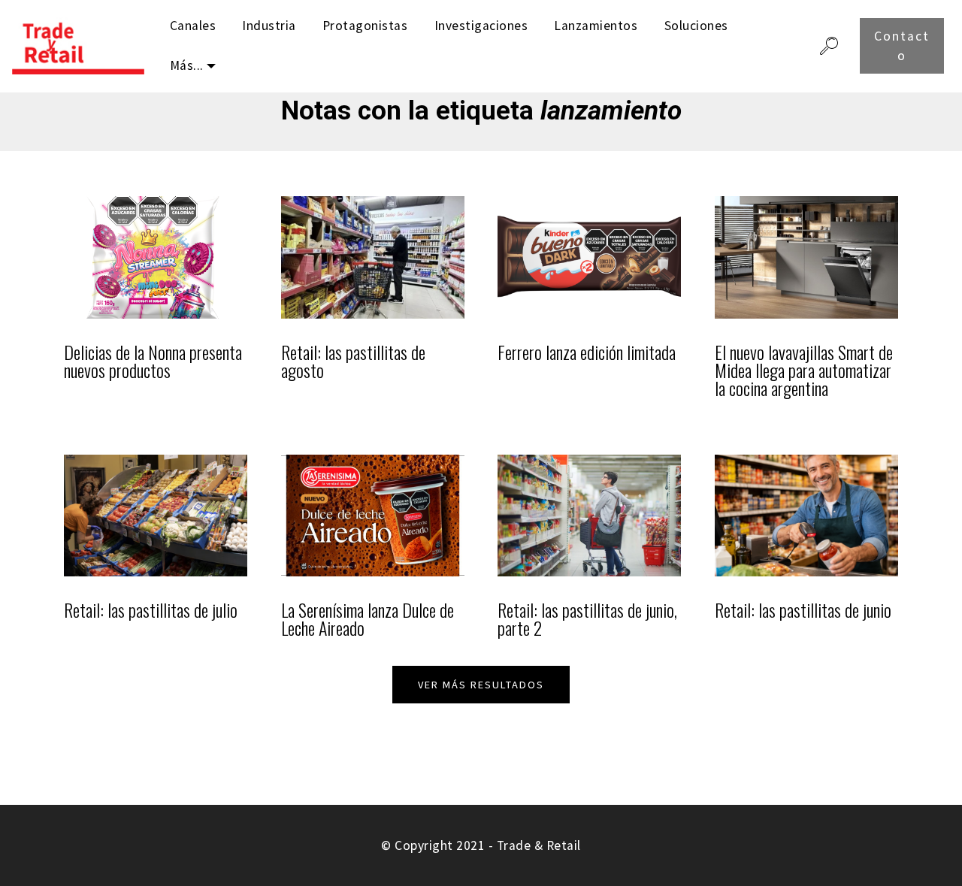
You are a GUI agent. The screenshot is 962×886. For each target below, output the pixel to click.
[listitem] (155, 308)
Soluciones (696, 25)
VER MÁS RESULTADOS (481, 684)
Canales (193, 25)
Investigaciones (481, 25)
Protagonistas (365, 25)
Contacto (902, 46)
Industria (269, 25)
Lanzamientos (595, 25)
